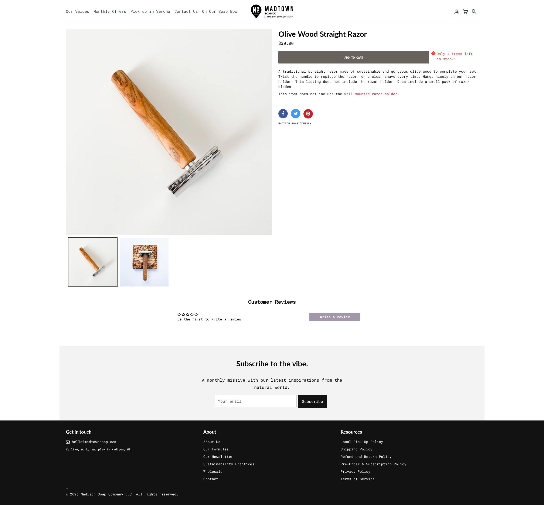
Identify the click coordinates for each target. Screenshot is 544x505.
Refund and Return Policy (366, 456)
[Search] (474, 11)
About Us (211, 441)
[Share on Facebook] (283, 113)
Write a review (335, 317)
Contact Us (186, 11)
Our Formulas (216, 449)
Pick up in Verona (150, 11)
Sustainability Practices (228, 464)
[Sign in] (457, 11)
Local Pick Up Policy (362, 441)
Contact (210, 479)
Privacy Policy (355, 471)
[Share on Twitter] (295, 113)
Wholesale (212, 471)
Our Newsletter (218, 456)
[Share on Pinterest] (308, 113)
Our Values (77, 11)
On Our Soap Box (219, 11)
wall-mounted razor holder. (372, 94)
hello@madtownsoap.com (94, 441)
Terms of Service (358, 479)
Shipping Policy (357, 449)
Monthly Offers (110, 11)
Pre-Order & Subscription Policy (374, 464)
